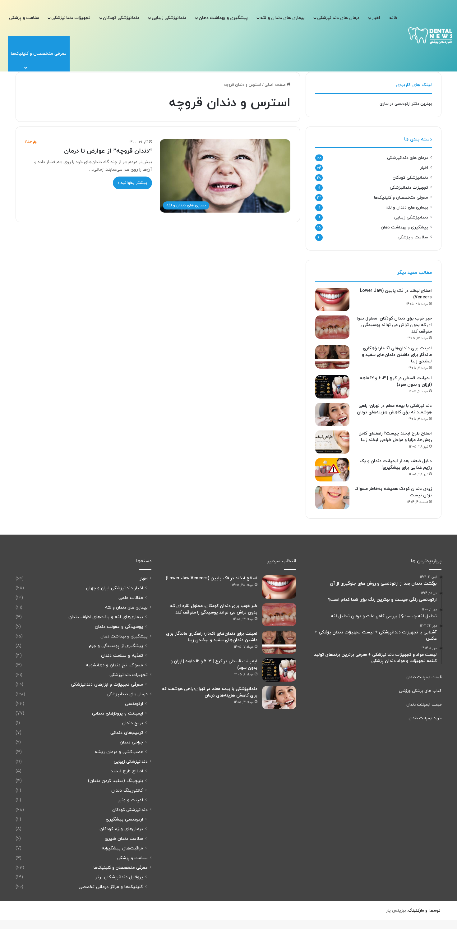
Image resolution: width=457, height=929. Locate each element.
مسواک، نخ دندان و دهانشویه (114, 665)
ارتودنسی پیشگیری (124, 819)
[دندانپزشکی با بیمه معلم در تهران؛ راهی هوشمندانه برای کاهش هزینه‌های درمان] (332, 414)
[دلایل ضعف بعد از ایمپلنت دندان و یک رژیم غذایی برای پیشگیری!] (332, 469)
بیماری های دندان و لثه (282, 18)
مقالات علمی (130, 598)
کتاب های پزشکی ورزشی (420, 691)
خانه (393, 18)
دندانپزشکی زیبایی (169, 18)
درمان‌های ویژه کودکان (121, 829)
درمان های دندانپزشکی (338, 18)
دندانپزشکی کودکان (121, 18)
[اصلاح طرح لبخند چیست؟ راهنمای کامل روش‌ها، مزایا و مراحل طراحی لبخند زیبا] (332, 442)
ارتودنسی (134, 704)
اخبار (376, 18)
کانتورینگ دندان (127, 790)
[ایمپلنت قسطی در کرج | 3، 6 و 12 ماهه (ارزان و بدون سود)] (332, 386)
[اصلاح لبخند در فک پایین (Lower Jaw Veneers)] (332, 299)
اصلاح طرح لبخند (127, 771)
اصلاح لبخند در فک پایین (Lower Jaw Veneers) (211, 578)
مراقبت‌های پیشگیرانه (122, 848)
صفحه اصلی (276, 85)
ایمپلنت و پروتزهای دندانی (117, 713)
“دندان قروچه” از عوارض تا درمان (108, 151)
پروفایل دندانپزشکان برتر (119, 877)
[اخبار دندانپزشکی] (430, 35)
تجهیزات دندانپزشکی (70, 18)
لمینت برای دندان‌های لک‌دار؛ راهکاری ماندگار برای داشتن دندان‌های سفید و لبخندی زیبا (397, 354)
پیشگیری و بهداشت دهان (223, 18)
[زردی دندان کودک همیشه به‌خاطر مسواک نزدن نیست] (332, 497)
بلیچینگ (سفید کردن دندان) (115, 781)
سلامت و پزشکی (24, 18)
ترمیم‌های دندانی (126, 732)
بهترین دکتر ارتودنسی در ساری (406, 104)
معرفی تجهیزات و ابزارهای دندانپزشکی (107, 684)
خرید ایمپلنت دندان (425, 718)
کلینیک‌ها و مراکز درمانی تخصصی (111, 887)
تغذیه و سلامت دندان (122, 655)
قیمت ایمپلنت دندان (423, 677)
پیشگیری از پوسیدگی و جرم (116, 646)
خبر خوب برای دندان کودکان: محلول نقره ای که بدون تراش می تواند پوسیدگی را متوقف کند (394, 324)
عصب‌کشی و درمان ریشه (119, 752)
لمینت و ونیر (130, 800)
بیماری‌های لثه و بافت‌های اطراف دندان (105, 617)
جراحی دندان (131, 742)
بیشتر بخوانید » (132, 183)
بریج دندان (132, 723)
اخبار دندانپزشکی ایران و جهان (114, 588)
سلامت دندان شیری (124, 838)
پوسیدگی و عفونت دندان (119, 626)
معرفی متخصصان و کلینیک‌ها (401, 197)
